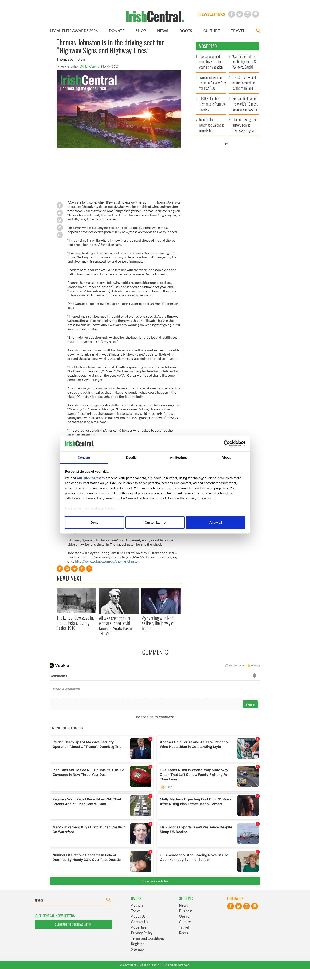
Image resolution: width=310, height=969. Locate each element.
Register (137, 944)
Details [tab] (131, 457)
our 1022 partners (91, 478)
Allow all (215, 522)
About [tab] (226, 457)
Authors (137, 905)
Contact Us (139, 922)
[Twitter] (239, 14)
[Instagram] (247, 14)
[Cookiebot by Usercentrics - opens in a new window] (226, 443)
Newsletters (211, 14)
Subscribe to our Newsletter (73, 924)
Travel (184, 927)
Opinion (185, 916)
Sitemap (137, 949)
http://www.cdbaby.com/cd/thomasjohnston (107, 561)
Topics (135, 911)
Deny (94, 522)
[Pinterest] (255, 14)
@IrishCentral (90, 66)
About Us (138, 916)
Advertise (138, 927)
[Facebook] (231, 14)
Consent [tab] (84, 457)
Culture (185, 922)
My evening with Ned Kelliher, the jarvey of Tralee (157, 623)
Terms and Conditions (147, 938)
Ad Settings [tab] (178, 457)
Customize (152, 522)
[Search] (258, 31)
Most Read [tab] (208, 46)
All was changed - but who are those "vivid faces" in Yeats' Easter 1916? (116, 625)
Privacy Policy (142, 933)
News (183, 905)
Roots (183, 933)
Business (185, 911)
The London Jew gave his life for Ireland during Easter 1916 (75, 622)
